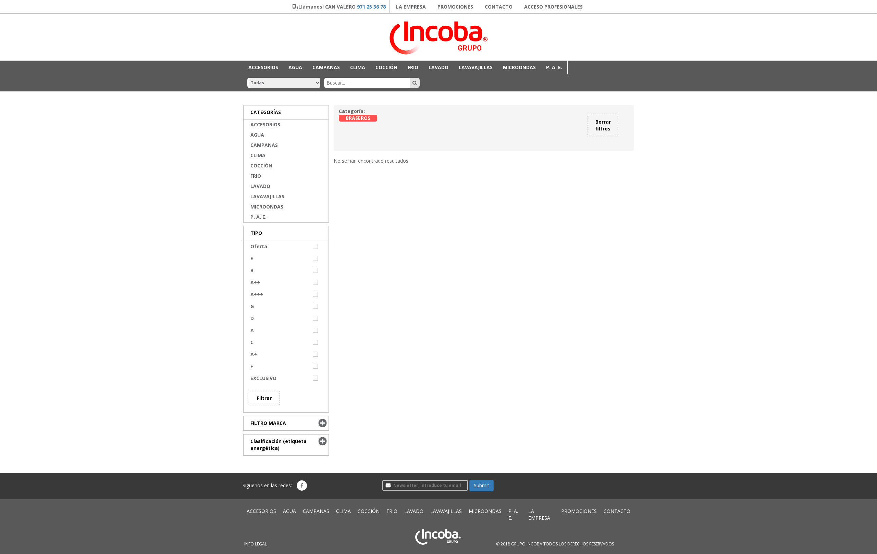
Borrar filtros (603, 125)
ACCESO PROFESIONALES (553, 6)
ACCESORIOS (263, 67)
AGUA (295, 67)
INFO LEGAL (255, 544)
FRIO (413, 67)
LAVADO (438, 67)
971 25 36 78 (371, 6)
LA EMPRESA (411, 6)
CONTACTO (498, 6)
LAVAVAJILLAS (476, 67)
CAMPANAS (326, 67)
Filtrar (264, 398)
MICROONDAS (519, 67)
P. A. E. (554, 67)
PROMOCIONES (455, 6)
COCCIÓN (386, 67)
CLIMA (357, 67)
